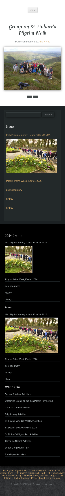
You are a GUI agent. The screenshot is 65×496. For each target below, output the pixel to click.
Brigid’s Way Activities (15, 414)
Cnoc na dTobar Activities (17, 407)
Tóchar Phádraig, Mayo (25, 478)
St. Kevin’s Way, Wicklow (36, 475)
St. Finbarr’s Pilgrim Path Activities (21, 434)
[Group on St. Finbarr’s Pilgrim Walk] (32, 68)
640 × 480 (45, 41)
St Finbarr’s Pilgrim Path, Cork (30, 473)
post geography (14, 190)
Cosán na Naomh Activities (18, 441)
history (9, 199)
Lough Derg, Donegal (49, 478)
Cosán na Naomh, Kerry (41, 470)
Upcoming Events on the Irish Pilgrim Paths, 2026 (29, 401)
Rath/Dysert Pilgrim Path (15, 470)
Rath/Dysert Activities (15, 454)
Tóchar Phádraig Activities (18, 394)
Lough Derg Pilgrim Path (17, 448)
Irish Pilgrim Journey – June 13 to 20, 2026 (28, 135)
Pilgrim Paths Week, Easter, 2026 (24, 181)
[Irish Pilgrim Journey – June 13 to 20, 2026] (31, 156)
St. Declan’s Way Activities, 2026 (21, 427)
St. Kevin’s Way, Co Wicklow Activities (23, 421)
